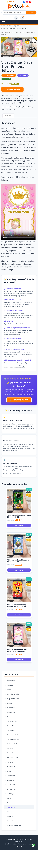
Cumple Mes (11, 726)
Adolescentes (11, 680)
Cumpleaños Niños (13, 739)
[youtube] (30, 2)
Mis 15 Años (11, 785)
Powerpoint (9, 32)
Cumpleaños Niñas (25, 107)
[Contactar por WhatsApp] (33, 845)
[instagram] (27, 2)
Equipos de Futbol (12, 744)
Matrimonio (10, 780)
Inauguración (11, 766)
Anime (9, 689)
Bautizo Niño (11, 712)
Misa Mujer (10, 794)
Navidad (9, 798)
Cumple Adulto (12, 721)
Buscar (31, 12)
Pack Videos (11, 803)
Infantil (3, 109)
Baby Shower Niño (13, 699)
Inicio (3, 32)
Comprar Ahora (12, 89)
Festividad (10, 748)
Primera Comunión (13, 812)
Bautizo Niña (11, 708)
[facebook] (24, 2)
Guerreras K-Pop (12, 757)
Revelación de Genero (14, 825)
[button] (33, 40)
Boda (8, 717)
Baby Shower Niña (13, 694)
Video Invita (15, 839)
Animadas (10, 685)
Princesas (10, 816)
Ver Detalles (19, 525)
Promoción (10, 821)
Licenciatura (11, 776)
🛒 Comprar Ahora (19, 400)
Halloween (10, 762)
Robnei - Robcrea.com (19, 844)
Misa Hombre (11, 789)
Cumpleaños (14, 107)
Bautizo (9, 703)
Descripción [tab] (8, 115)
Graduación (10, 753)
